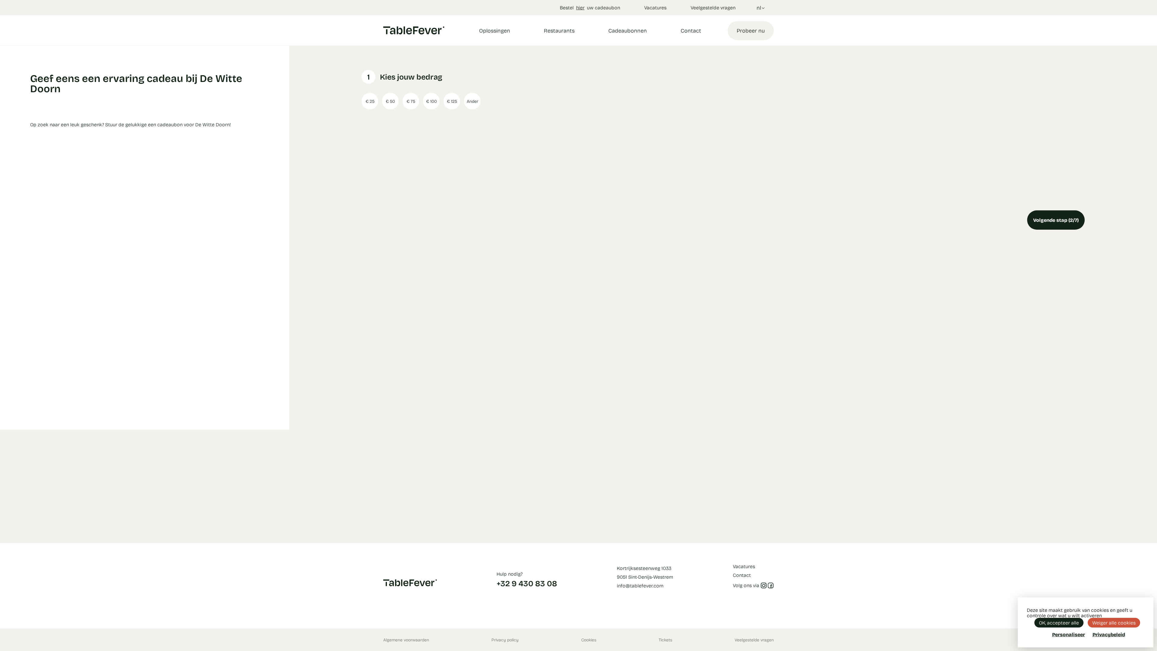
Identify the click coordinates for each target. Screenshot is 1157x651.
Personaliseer (1068, 634)
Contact (691, 30)
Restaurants (559, 30)
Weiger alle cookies (1114, 622)
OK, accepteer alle (1059, 622)
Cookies (588, 640)
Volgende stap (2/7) (1056, 220)
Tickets (665, 640)
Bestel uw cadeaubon (590, 7)
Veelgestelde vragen (713, 7)
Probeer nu (751, 30)
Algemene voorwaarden (406, 640)
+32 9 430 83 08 (527, 583)
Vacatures (655, 7)
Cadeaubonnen (627, 30)
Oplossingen (494, 30)
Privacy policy (505, 640)
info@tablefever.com (640, 585)
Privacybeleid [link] (1109, 634)
